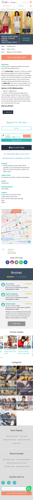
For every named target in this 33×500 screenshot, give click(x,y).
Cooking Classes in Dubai (9, 439)
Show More (16, 324)
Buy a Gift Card (17, 147)
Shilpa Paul (10, 249)
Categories (8, 6)
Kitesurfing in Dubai (9, 466)
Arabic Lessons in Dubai (22, 466)
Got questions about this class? (16, 154)
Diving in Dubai (17, 443)
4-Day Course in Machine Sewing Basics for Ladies (23, 351)
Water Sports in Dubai (12, 436)
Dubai (14, 2)
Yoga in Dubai (23, 436)
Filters (22, 6)
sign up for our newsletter (16, 493)
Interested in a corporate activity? (16, 158)
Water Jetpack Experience (23, 459)
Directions (16, 211)
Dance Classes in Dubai (9, 459)
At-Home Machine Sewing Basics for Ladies (10, 351)
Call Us (26, 2)
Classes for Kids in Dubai (23, 439)
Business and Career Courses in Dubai (16, 463)
